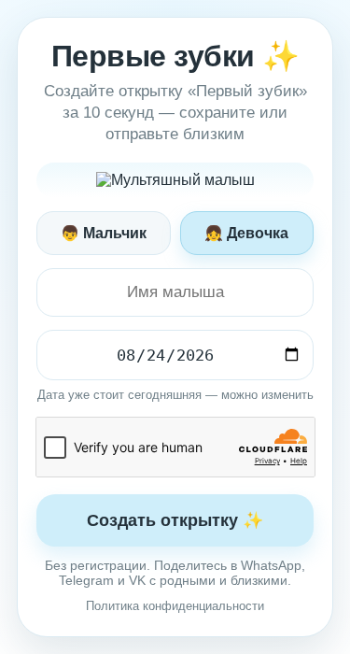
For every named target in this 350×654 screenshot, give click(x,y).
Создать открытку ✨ (175, 520)
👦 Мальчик (104, 233)
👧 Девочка (246, 233)
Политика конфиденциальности (175, 606)
